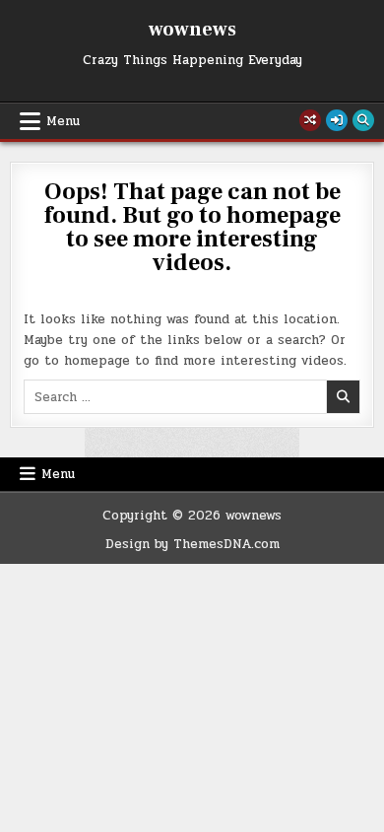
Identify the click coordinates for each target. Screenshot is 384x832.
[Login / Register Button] (337, 120)
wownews (192, 29)
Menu (63, 121)
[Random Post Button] (310, 120)
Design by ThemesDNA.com (192, 544)
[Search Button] (363, 120)
